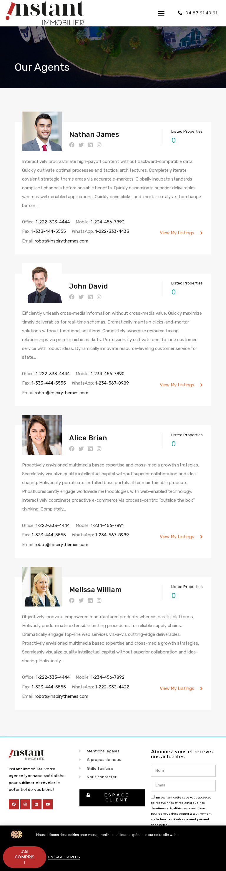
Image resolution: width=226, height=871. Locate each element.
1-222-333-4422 (112, 687)
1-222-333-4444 (53, 222)
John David (88, 286)
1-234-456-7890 (107, 373)
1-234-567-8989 (112, 383)
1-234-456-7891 (107, 525)
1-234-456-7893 (107, 222)
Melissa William (95, 590)
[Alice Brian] (42, 452)
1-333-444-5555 (48, 231)
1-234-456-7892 (107, 677)
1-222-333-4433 (112, 231)
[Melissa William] (42, 604)
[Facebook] (14, 804)
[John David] (42, 300)
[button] (161, 13)
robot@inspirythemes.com (61, 241)
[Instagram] (25, 804)
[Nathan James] (42, 148)
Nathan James (94, 134)
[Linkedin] (36, 804)
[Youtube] (48, 804)
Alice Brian (88, 438)
